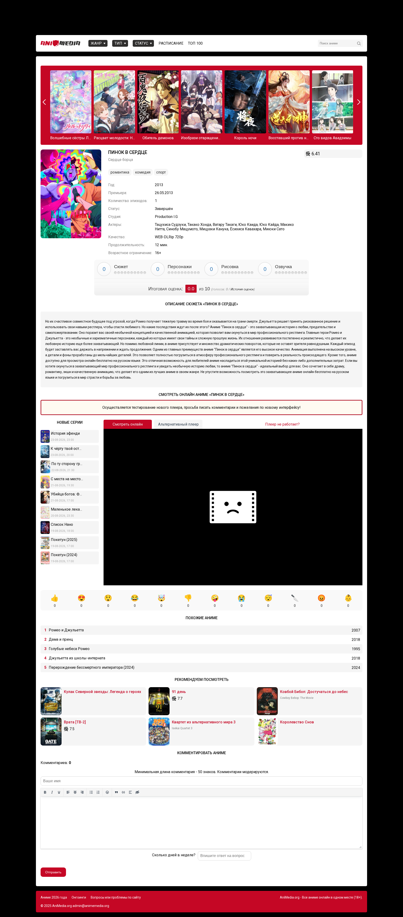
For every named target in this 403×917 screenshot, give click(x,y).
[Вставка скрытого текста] (137, 792)
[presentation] (45, 102)
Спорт (161, 172)
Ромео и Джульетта (66, 630)
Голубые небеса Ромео (69, 649)
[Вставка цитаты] (116, 792)
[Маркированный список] (91, 792)
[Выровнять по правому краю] (82, 792)
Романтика (120, 172)
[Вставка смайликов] (107, 792)
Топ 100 (195, 43)
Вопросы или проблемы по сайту (116, 897)
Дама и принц (61, 639)
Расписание (171, 43)
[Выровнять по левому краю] (68, 792)
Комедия (142, 172)
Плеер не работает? (282, 424)
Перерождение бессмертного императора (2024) (91, 667)
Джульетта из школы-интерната (77, 658)
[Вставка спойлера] (130, 792)
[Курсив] (52, 792)
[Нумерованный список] (98, 792)
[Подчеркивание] (59, 792)
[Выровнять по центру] (75, 792)
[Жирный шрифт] (45, 792)
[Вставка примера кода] (123, 792)
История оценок (242, 289)
